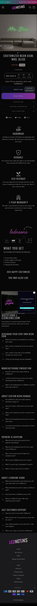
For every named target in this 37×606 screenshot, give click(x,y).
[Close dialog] (34, 293)
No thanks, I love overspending (27, 310)
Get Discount (27, 308)
